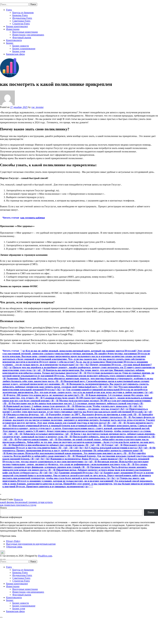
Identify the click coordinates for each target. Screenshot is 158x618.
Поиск (3, 507)
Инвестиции (12, 29)
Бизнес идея (18, 51)
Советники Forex (21, 21)
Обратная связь (14, 546)
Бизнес (9, 43)
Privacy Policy (13, 541)
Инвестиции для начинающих (28, 34)
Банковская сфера (15, 54)
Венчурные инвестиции (25, 32)
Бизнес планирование (23, 48)
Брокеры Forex (20, 15)
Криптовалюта (14, 40)
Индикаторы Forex (22, 18)
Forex (9, 9)
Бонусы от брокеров (23, 12)
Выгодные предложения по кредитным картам (31, 544)
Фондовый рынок (21, 37)
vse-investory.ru (7, 1)
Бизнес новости (20, 45)
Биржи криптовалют (17, 26)
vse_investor (37, 107)
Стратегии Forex (21, 23)
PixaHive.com (45, 555)
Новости (18, 499)
